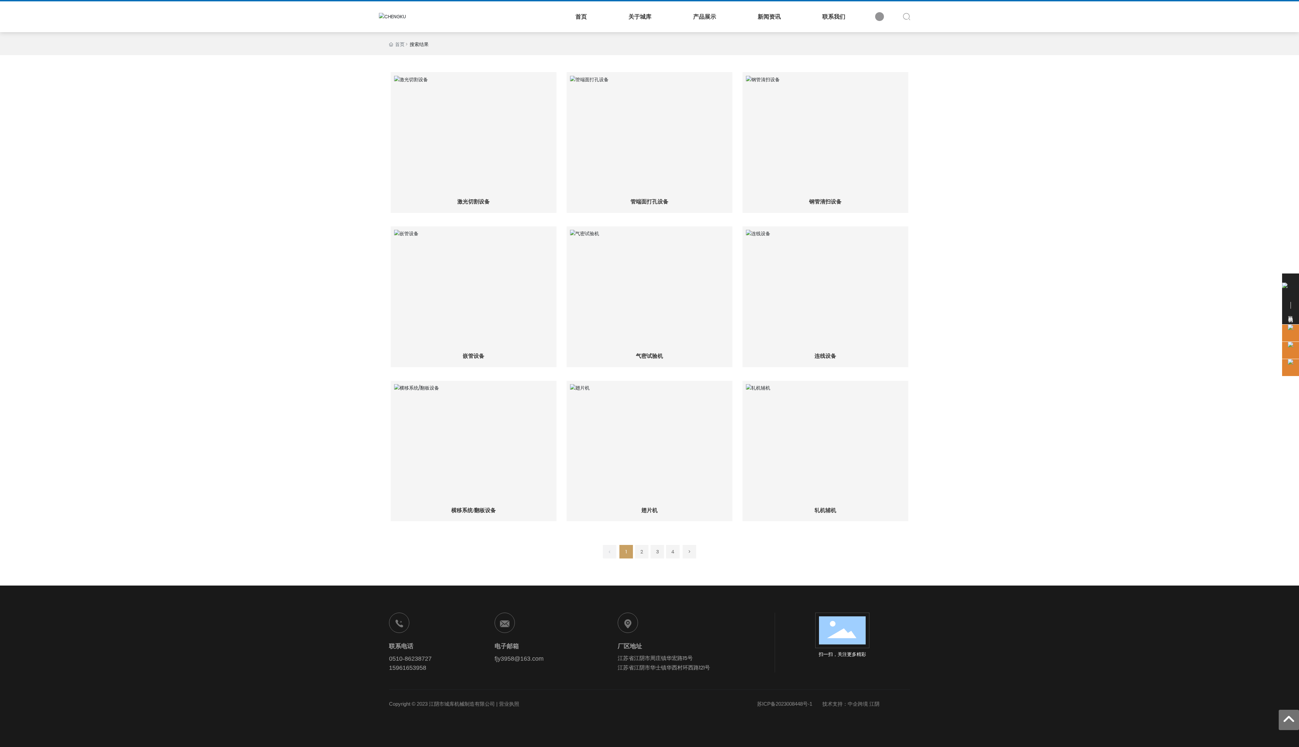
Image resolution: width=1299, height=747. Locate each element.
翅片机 (649, 510)
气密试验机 (649, 356)
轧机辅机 (825, 510)
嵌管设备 (473, 356)
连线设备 (825, 356)
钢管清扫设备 (825, 201)
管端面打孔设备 (649, 201)
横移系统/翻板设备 (473, 510)
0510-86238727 (410, 658)
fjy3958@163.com (519, 658)
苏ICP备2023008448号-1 (784, 704)
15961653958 (407, 667)
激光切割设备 (473, 201)
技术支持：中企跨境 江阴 (851, 704)
